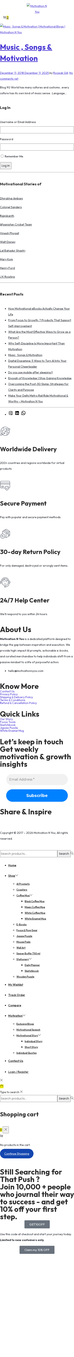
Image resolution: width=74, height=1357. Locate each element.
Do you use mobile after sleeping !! (30, 372)
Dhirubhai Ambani (11, 198)
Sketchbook (8, 725)
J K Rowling (7, 277)
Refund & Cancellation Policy (18, 703)
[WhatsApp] (23, 414)
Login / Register (18, 1072)
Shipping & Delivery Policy (16, 697)
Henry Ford (7, 268)
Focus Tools (8, 722)
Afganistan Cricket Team (16, 224)
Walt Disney (7, 242)
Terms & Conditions (12, 700)
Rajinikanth (7, 216)
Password (6, 139)
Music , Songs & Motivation (25, 355)
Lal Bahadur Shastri (12, 250)
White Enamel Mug (12, 731)
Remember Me (14, 156)
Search (64, 854)
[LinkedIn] (17, 414)
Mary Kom (6, 259)
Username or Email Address (18, 122)
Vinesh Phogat (9, 233)
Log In (6, 166)
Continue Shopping (16, 1153)
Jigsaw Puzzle (9, 728)
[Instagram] (10, 414)
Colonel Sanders (11, 207)
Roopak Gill (60, 73)
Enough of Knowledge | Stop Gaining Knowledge (40, 378)
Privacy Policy (9, 694)
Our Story (6, 719)
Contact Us (7, 691)
